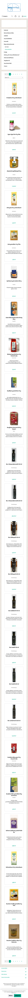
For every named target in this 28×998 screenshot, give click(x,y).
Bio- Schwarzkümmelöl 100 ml (14, 464)
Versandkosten (22, 983)
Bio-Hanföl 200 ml (14, 684)
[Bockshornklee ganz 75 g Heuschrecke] (14, 748)
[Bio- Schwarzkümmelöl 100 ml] (14, 455)
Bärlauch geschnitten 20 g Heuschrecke (14, 355)
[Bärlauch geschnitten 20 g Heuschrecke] (14, 345)
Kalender (6, 30)
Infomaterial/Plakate (8, 57)
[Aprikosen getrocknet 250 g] (14, 272)
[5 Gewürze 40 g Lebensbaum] (14, 89)
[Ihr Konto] (19, 16)
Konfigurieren (17, 995)
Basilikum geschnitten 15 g (14, 391)
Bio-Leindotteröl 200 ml (14, 720)
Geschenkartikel (7, 63)
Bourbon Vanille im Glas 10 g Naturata (14, 941)
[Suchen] (12, 16)
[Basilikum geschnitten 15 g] (14, 382)
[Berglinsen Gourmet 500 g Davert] (14, 418)
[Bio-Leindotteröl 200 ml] (14, 711)
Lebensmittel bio (8, 49)
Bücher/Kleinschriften (9, 33)
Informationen (4, 974)
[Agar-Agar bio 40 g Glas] (14, 125)
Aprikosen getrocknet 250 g (14, 281)
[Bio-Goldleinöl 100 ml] (14, 601)
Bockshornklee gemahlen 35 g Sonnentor (14, 794)
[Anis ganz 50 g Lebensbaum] (14, 198)
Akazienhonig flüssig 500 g (14, 171)
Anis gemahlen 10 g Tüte (14, 244)
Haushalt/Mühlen (8, 38)
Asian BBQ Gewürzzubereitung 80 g (14, 318)
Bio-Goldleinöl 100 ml (14, 611)
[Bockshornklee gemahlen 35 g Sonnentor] (14, 785)
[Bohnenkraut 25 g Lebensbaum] (14, 858)
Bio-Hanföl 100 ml (14, 647)
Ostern (5, 66)
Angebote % (7, 60)
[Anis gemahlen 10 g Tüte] (14, 235)
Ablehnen (10, 995)
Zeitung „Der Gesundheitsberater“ (12, 55)
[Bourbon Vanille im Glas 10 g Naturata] (14, 931)
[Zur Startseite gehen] (14, 7)
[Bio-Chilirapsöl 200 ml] (14, 565)
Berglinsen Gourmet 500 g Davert (14, 428)
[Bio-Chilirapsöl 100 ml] (14, 528)
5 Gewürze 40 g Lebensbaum (14, 98)
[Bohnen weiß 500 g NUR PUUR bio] (14, 821)
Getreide (7, 46)
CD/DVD (6, 36)
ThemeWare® (14, 986)
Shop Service (3, 971)
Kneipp (5, 52)
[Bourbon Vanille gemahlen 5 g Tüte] (14, 895)
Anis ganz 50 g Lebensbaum (14, 208)
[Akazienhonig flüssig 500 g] (14, 162)
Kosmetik (6, 41)
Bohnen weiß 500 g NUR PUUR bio (14, 831)
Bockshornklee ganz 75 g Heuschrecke (14, 758)
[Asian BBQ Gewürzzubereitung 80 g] (14, 308)
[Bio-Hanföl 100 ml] (14, 638)
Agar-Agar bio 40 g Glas (14, 134)
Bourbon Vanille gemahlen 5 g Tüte (14, 904)
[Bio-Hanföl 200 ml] (14, 675)
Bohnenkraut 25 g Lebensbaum (14, 867)
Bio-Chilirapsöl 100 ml (14, 537)
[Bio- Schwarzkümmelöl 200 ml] (14, 492)
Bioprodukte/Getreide (9, 44)
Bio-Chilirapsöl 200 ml (14, 574)
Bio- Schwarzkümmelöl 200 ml (14, 501)
